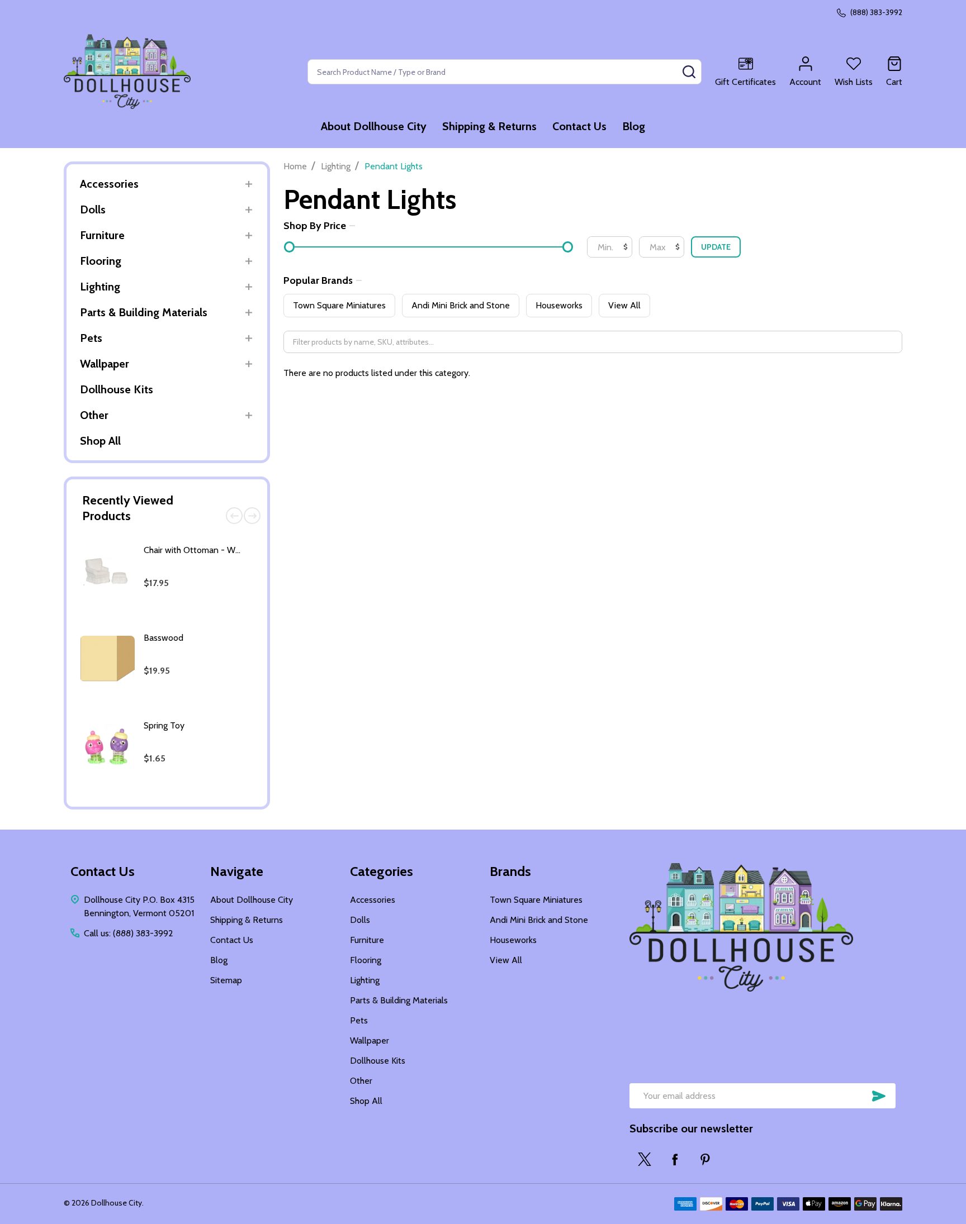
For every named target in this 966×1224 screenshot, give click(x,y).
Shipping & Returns (489, 126)
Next (252, 515)
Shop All (100, 440)
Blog (633, 126)
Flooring (100, 261)
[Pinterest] (705, 1159)
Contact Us (579, 126)
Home (295, 166)
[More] (248, 184)
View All (624, 305)
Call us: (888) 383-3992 (128, 933)
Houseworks (559, 305)
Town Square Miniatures (339, 305)
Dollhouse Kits (116, 389)
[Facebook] (675, 1159)
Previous (234, 515)
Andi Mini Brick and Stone (460, 305)
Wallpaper (104, 363)
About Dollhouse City (374, 126)
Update (716, 247)
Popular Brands (318, 280)
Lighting (100, 286)
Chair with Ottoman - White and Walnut (220, 550)
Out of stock (196, 620)
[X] (644, 1159)
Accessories (109, 183)
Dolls (93, 209)
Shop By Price (314, 226)
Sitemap (226, 980)
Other (94, 415)
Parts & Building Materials (143, 312)
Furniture (102, 235)
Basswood (163, 637)
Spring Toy (164, 725)
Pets (91, 338)
